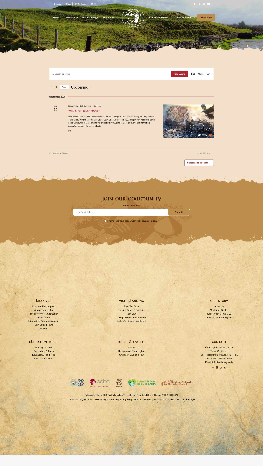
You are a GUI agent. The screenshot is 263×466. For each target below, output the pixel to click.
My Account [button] (83, 4)
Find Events (179, 73)
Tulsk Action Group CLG (219, 313)
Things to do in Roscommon (131, 317)
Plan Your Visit (131, 306)
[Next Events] (56, 87)
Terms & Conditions (142, 399)
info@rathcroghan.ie (222, 362)
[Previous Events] (51, 87)
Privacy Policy (148, 221)
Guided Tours (44, 317)
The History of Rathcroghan (44, 313)
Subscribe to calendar (197, 162)
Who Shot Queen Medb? (84, 110)
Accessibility (173, 399)
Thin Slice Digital (188, 399)
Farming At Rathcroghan (219, 317)
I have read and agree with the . (132, 221)
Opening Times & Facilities (131, 310)
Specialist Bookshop (43, 358)
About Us (219, 306)
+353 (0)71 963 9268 (221, 358)
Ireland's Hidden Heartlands (131, 321)
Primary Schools (43, 347)
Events (131, 347)
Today (64, 87)
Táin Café (131, 313)
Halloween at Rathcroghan (131, 351)
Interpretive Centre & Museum (43, 321)
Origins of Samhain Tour (131, 355)
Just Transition (159, 399)
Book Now (206, 17)
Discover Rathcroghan (43, 306)
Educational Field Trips (43, 355)
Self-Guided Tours (44, 325)
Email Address (131, 205)
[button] (57, 4)
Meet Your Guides (219, 310)
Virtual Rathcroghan (44, 310)
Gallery (44, 328)
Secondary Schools (44, 351)
